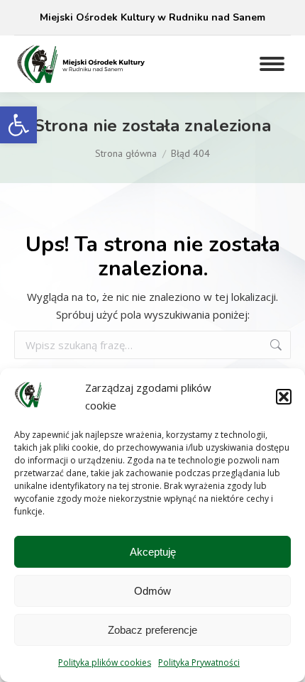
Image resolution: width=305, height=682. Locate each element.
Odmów (152, 591)
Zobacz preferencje (152, 630)
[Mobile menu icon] (272, 63)
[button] (18, 124)
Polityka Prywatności (199, 662)
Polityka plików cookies (104, 662)
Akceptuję (153, 552)
